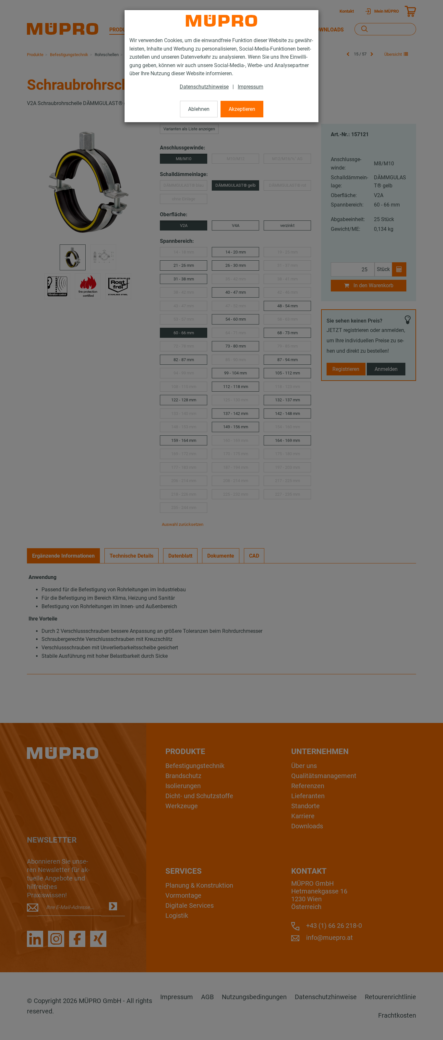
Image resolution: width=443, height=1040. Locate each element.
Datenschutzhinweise (204, 87)
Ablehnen (199, 109)
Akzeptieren (242, 109)
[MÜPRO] (221, 21)
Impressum (250, 87)
